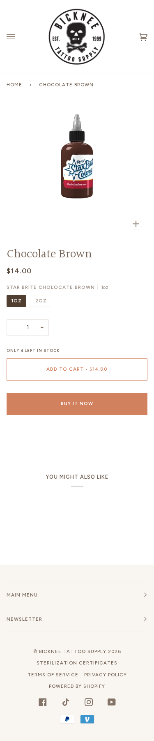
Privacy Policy (105, 675)
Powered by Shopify (77, 686)
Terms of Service (53, 675)
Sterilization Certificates (77, 663)
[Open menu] (19, 37)
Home (14, 85)
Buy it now (77, 403)
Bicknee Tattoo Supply (72, 651)
